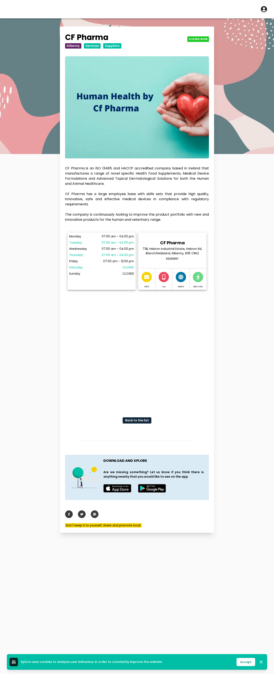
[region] (137, 350)
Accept (246, 662)
